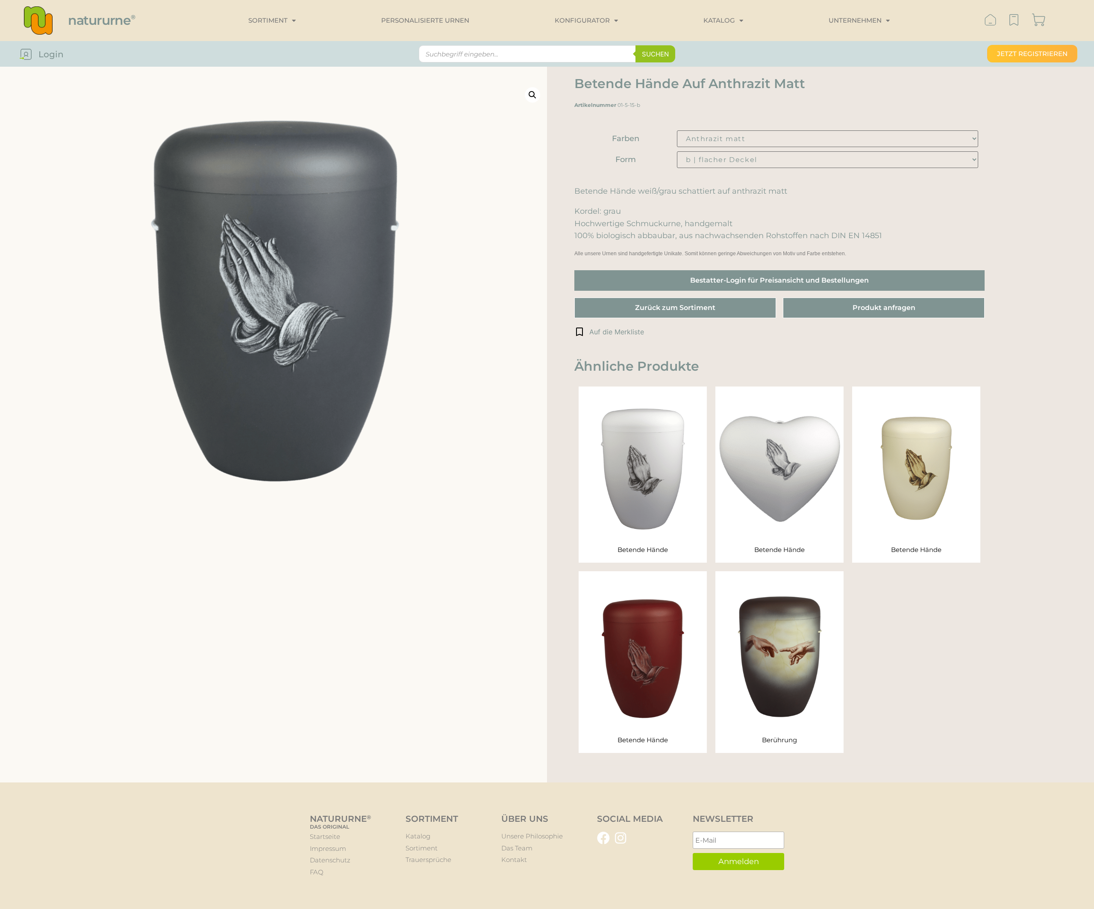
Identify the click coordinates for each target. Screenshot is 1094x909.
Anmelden (738, 861)
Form (625, 159)
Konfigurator (582, 20)
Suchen (655, 54)
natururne (101, 20)
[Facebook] (603, 838)
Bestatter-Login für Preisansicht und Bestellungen (779, 280)
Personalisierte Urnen (425, 20)
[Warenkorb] (1038, 20)
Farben (625, 138)
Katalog (719, 20)
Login (51, 54)
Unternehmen (855, 20)
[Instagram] (620, 838)
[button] (609, 332)
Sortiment (268, 20)
